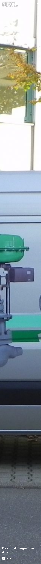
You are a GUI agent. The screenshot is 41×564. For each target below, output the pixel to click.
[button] (34, 4)
